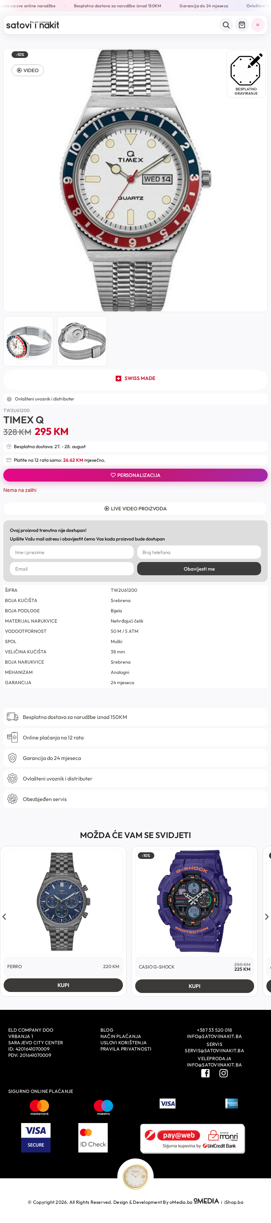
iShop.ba (233, 1202)
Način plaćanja (120, 1036)
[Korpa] (242, 25)
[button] (28, 70)
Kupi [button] (63, 985)
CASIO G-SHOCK (156, 967)
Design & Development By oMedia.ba (153, 1202)
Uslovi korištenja (123, 1043)
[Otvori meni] (258, 25)
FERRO (14, 966)
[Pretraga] (226, 25)
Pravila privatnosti (126, 1049)
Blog (106, 1030)
